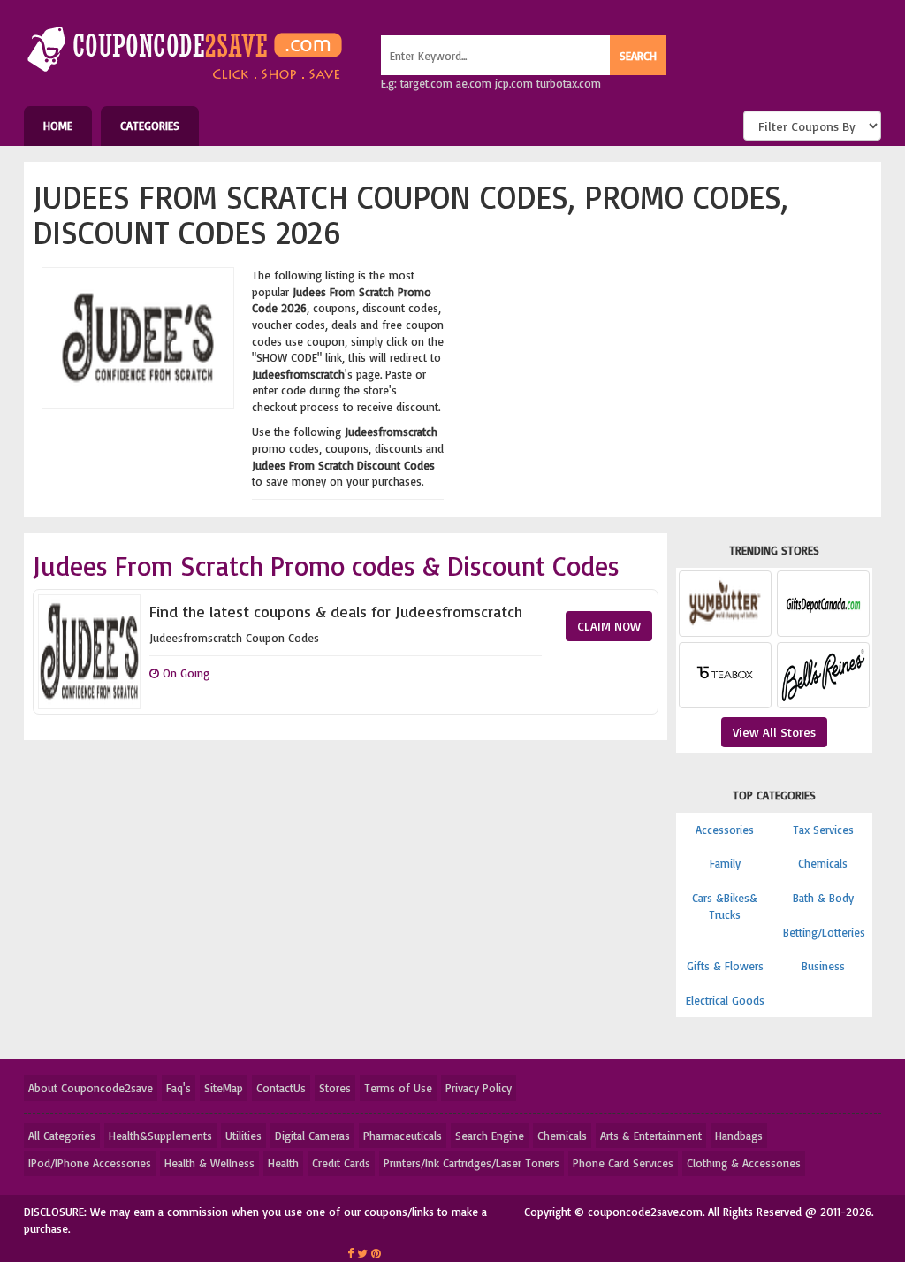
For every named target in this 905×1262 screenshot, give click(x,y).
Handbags (739, 1135)
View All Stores (774, 731)
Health (283, 1163)
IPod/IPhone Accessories (89, 1163)
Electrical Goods (725, 1000)
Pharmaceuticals (402, 1135)
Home (57, 126)
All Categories (61, 1135)
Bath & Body (823, 898)
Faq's (178, 1088)
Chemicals (823, 863)
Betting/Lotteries (824, 932)
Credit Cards (341, 1163)
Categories (149, 126)
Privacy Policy (478, 1088)
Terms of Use (398, 1088)
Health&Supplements (160, 1135)
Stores (335, 1088)
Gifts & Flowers (725, 966)
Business (823, 966)
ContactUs (281, 1088)
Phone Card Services (623, 1163)
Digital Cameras (312, 1135)
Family (725, 863)
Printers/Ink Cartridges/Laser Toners (471, 1163)
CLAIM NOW (609, 625)
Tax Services (823, 829)
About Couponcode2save (90, 1088)
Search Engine (489, 1135)
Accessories (725, 829)
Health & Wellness (209, 1163)
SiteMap (223, 1088)
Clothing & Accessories (744, 1163)
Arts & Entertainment (651, 1135)
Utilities (243, 1135)
